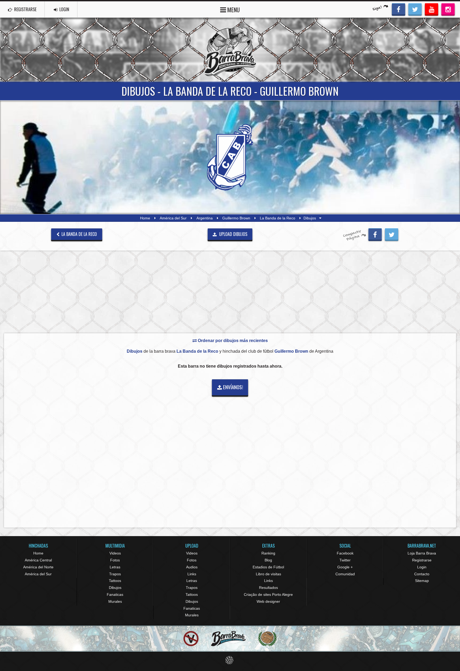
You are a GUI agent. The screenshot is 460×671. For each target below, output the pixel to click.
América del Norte (38, 567)
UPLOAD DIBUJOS (232, 234)
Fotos (115, 560)
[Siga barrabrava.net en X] (415, 8)
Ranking (268, 553)
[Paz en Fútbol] (191, 638)
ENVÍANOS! (232, 387)
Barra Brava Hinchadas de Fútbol (230, 49)
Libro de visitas (268, 574)
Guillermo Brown (236, 218)
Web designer (268, 601)
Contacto (421, 574)
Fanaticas (115, 594)
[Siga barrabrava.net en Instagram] (448, 8)
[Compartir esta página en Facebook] (375, 233)
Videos (115, 553)
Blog (268, 560)
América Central (38, 560)
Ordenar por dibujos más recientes (232, 340)
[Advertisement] (230, 291)
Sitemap (422, 580)
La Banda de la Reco (277, 218)
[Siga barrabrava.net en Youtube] (431, 8)
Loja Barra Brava (422, 553)
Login (421, 567)
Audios (192, 567)
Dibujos (115, 587)
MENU (233, 9)
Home (145, 218)
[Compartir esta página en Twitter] (391, 233)
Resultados (268, 587)
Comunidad (345, 574)
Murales (115, 601)
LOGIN (63, 9)
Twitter (345, 560)
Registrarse (422, 560)
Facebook (345, 553)
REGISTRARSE (24, 9)
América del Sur (173, 218)
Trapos (115, 574)
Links (191, 574)
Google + (345, 567)
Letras (115, 567)
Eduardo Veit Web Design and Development (230, 660)
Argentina (204, 218)
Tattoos (115, 580)
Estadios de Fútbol (268, 567)
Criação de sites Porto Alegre (268, 594)
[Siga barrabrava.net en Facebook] (398, 8)
